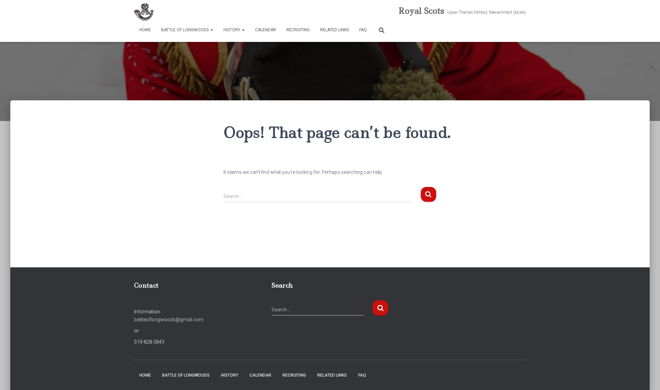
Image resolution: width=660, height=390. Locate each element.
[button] (211, 29)
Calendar (265, 29)
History (232, 29)
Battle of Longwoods (185, 29)
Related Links (334, 29)
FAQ (363, 29)
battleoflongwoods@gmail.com (169, 319)
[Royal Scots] (143, 12)
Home (145, 29)
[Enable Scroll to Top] (646, 376)
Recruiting (298, 29)
